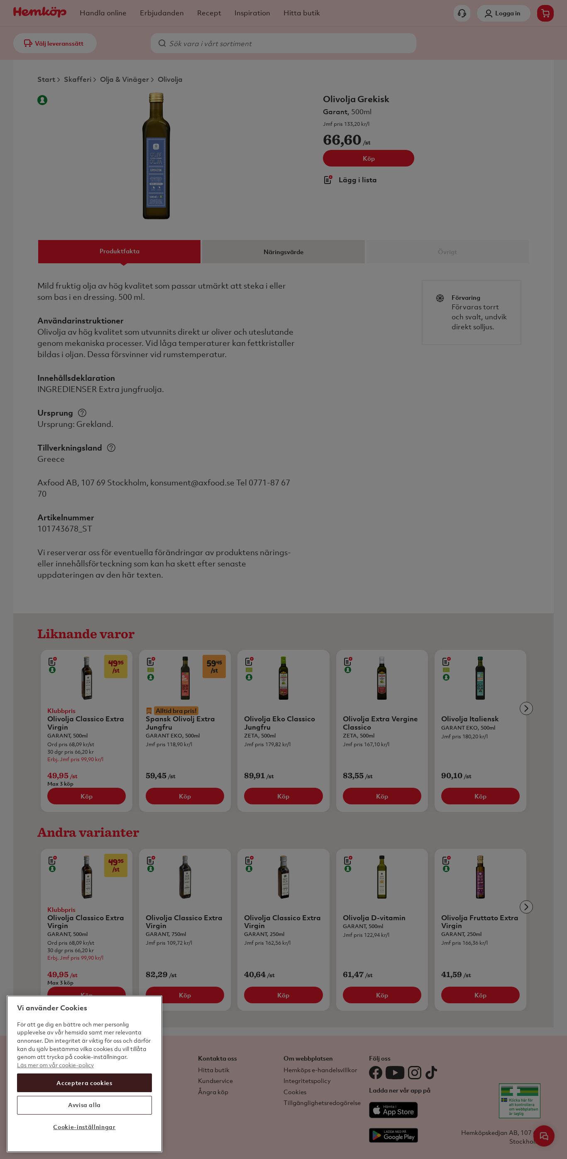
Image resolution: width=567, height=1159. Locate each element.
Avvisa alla (84, 1105)
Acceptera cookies (84, 1082)
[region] (84, 1073)
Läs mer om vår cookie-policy (55, 1065)
